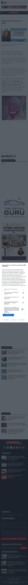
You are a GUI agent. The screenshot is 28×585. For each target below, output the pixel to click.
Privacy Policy (22, 319)
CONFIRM (8, 314)
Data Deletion (6, 319)
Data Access (14, 319)
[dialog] (14, 292)
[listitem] (14, 290)
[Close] (25, 265)
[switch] (23, 292)
